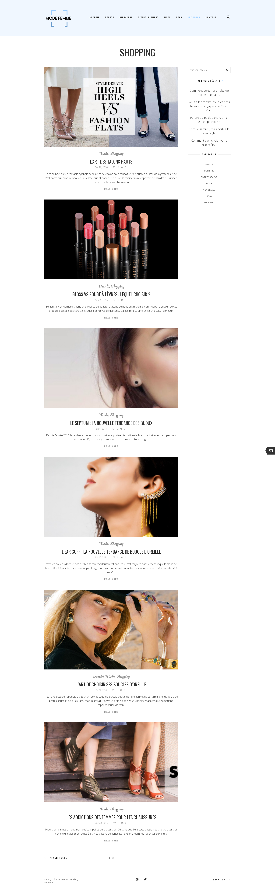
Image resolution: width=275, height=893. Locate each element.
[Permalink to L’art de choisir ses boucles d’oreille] (111, 630)
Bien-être (126, 17)
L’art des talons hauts (111, 161)
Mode (167, 17)
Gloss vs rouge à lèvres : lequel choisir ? (111, 294)
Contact (211, 17)
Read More (111, 189)
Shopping (193, 17)
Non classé (209, 189)
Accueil (94, 17)
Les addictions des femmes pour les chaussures (111, 817)
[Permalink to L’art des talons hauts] (111, 107)
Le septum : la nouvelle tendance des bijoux (111, 423)
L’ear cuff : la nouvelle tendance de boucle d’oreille (111, 551)
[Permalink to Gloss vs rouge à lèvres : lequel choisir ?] (111, 240)
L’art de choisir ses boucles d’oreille (111, 684)
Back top (219, 879)
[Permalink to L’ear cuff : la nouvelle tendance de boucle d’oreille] (111, 497)
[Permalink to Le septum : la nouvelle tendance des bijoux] (111, 368)
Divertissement (148, 17)
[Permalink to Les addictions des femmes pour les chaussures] (111, 762)
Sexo (179, 17)
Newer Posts (58, 857)
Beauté (109, 17)
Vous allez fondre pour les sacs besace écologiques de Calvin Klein (209, 106)
